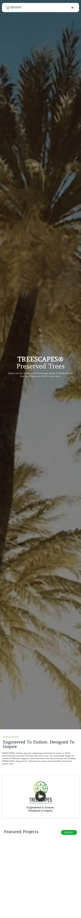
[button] (72, 7)
